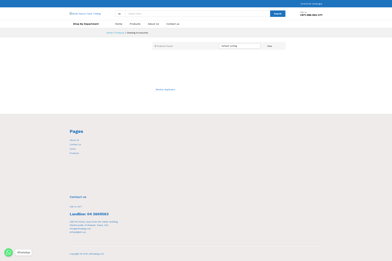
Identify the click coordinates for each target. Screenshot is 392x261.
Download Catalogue (311, 3)
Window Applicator (165, 89)
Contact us (172, 24)
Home (118, 24)
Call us (303, 12)
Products (135, 24)
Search (278, 13)
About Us (153, 24)
